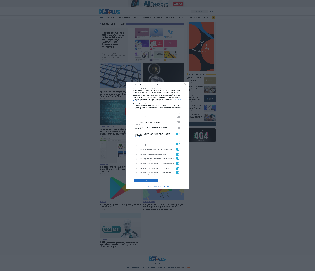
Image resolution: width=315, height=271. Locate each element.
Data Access (157, 186)
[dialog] (157, 135)
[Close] (185, 84)
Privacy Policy (166, 186)
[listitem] (157, 113)
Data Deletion (148, 186)
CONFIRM (146, 180)
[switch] (178, 117)
